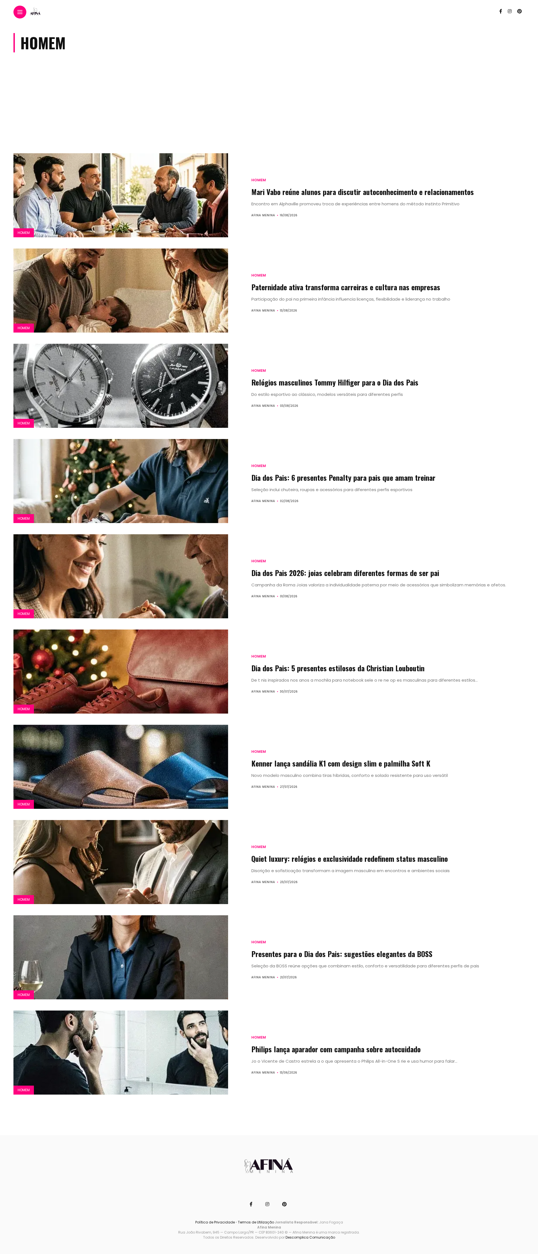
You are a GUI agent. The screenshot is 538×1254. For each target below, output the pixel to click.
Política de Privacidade (215, 1222)
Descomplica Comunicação (310, 1237)
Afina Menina (263, 215)
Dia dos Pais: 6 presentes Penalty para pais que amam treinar (343, 477)
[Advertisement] (269, 108)
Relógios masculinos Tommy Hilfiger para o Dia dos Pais (334, 382)
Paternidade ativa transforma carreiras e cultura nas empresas (345, 287)
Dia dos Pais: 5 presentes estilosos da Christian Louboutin (338, 668)
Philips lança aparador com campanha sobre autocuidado (336, 1049)
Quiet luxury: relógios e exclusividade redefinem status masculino (349, 858)
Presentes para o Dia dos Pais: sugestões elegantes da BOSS (341, 953)
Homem (24, 232)
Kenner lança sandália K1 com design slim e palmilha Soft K (340, 763)
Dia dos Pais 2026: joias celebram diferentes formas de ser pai (345, 572)
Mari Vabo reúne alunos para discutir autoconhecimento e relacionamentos (362, 191)
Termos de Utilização (256, 1222)
